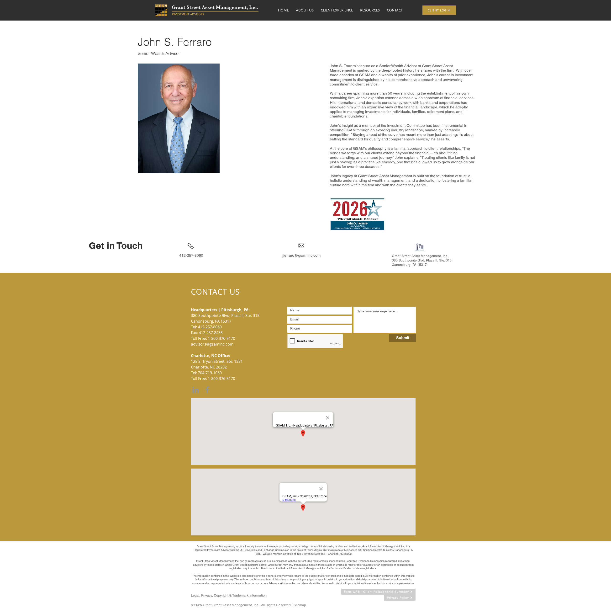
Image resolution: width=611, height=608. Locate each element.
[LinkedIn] (195, 390)
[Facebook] (207, 390)
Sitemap (300, 605)
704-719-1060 (210, 372)
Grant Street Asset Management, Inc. (420, 256)
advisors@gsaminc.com (212, 344)
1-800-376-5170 (221, 338)
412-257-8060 (210, 327)
